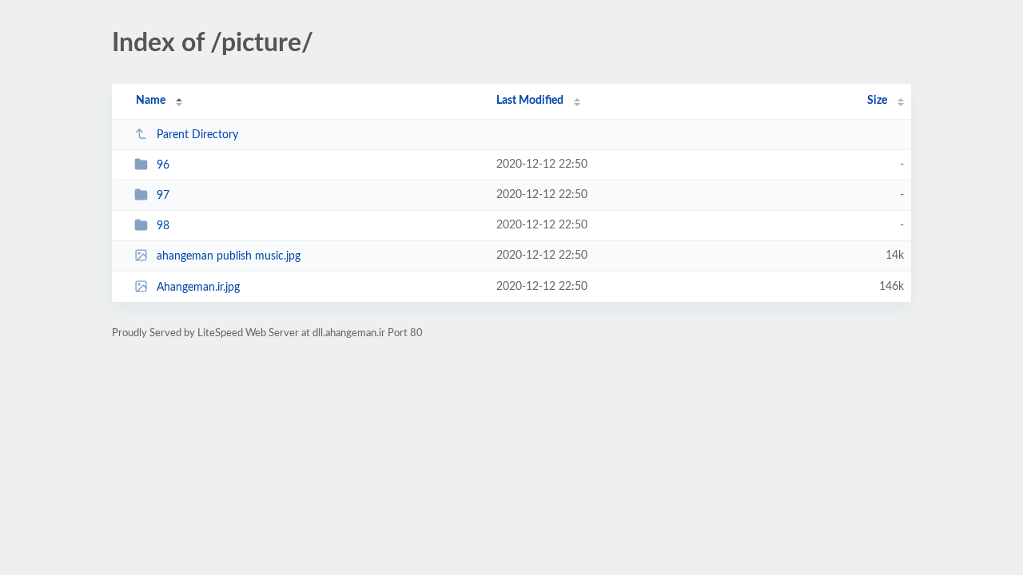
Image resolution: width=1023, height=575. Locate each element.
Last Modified (529, 100)
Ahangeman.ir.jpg (198, 287)
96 (163, 165)
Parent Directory (197, 135)
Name (150, 100)
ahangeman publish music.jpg (229, 256)
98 (163, 226)
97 (163, 195)
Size (877, 100)
